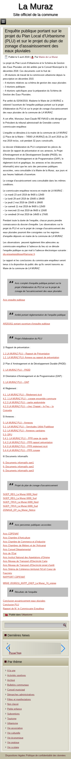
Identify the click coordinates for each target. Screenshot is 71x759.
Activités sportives (16, 675)
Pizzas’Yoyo (15, 653)
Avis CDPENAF (11, 533)
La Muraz (35, 6)
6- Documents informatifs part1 (18, 462)
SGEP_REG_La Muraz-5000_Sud (20, 498)
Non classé (12, 704)
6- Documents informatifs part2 (18, 466)
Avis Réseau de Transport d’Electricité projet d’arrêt (28, 565)
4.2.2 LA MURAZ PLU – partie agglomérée (24, 402)
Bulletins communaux (18, 685)
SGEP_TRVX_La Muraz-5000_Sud (20, 506)
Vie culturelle (13, 733)
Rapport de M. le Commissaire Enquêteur (23, 608)
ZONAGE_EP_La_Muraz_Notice (19, 510)
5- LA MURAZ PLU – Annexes (18, 422)
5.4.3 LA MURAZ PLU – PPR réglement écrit (25, 446)
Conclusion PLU (11, 604)
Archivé (11, 680)
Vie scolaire (13, 747)
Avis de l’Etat (9, 553)
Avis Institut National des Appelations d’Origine (26, 557)
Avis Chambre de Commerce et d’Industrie (24, 541)
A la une (11, 670)
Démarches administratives (20, 694)
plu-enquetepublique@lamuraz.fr (19, 254)
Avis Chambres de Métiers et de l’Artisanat (24, 545)
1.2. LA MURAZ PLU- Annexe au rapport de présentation (31, 357)
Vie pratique (13, 742)
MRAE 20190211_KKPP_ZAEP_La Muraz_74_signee (29, 583)
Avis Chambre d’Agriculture (16, 537)
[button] (63, 648)
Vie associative (15, 728)
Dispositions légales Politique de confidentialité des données (35, 755)
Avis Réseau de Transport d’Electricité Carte (25, 561)
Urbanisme (27, 614)
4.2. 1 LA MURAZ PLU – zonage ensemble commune (29, 398)
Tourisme (11, 718)
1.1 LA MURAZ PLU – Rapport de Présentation (26, 353)
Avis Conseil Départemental (17, 549)
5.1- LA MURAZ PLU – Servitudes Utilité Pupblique (28, 426)
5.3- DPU (7, 434)
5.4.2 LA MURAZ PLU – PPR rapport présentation (28, 442)
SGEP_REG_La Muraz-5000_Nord (20, 494)
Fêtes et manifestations (19, 699)
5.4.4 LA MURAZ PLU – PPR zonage (21, 450)
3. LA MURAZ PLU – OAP (16, 382)
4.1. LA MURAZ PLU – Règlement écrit (22, 394)
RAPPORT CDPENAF (14, 577)
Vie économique (15, 738)
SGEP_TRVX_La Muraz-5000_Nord (20, 502)
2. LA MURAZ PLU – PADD (16, 370)
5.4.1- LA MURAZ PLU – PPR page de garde (25, 438)
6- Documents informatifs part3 (18, 470)
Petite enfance (14, 709)
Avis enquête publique (14, 300)
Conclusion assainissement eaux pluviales (24, 601)
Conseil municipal (16, 689)
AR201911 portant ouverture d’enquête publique (26, 323)
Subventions (13, 713)
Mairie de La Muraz (48, 57)
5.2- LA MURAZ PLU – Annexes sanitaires (24, 430)
